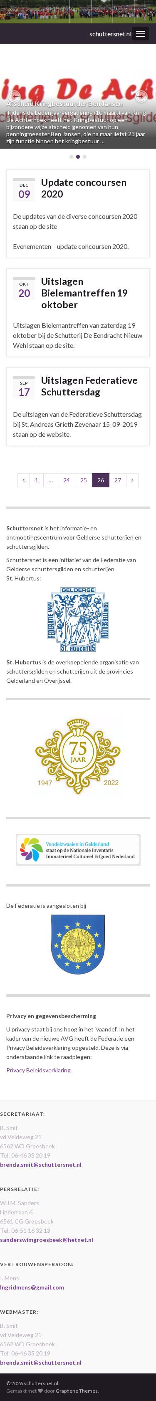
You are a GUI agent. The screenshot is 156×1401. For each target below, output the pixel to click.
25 (83, 480)
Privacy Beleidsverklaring (38, 1070)
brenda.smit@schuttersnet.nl (41, 1164)
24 (66, 480)
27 (117, 480)
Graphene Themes (77, 1391)
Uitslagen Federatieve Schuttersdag (89, 386)
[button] (14, 96)
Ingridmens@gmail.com (32, 1287)
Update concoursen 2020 (83, 188)
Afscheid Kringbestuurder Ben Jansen (64, 103)
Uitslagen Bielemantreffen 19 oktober (84, 292)
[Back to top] (137, 1382)
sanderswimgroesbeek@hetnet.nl (46, 1239)
